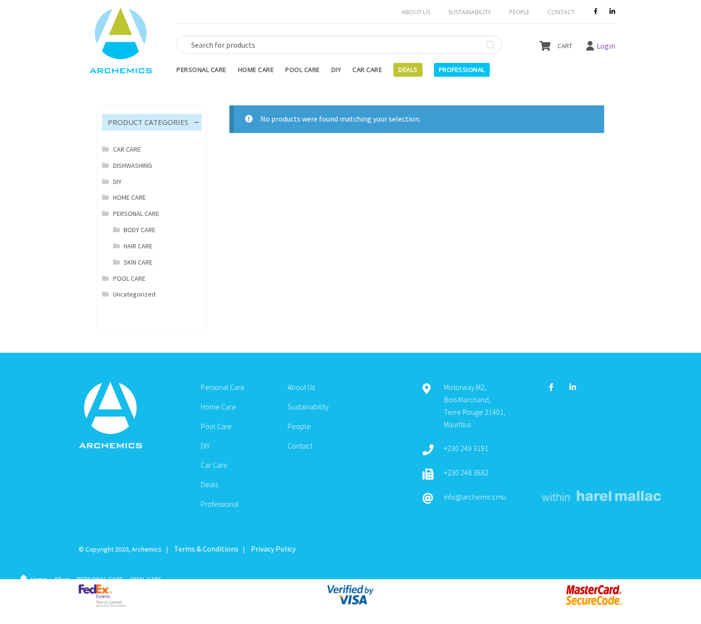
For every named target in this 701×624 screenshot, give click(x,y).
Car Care (367, 69)
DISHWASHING (132, 165)
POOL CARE (129, 278)
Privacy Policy (273, 548)
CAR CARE (127, 149)
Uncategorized (134, 294)
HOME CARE (129, 197)
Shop (62, 579)
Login (606, 46)
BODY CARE (139, 229)
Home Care (256, 69)
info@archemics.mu (475, 496)
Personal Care (201, 69)
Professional (462, 69)
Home (39, 579)
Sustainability (469, 12)
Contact (561, 12)
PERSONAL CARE (100, 579)
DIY (336, 69)
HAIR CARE (138, 246)
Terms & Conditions (206, 548)
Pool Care (302, 69)
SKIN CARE (138, 262)
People (519, 12)
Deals (408, 69)
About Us (416, 12)
